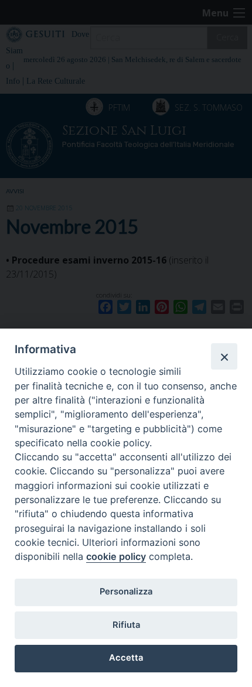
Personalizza (126, 591)
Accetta (126, 657)
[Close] (224, 356)
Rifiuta (126, 625)
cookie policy (116, 556)
